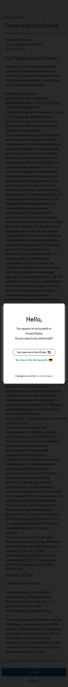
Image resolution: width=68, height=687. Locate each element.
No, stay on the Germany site (31, 360)
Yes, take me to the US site (31, 352)
